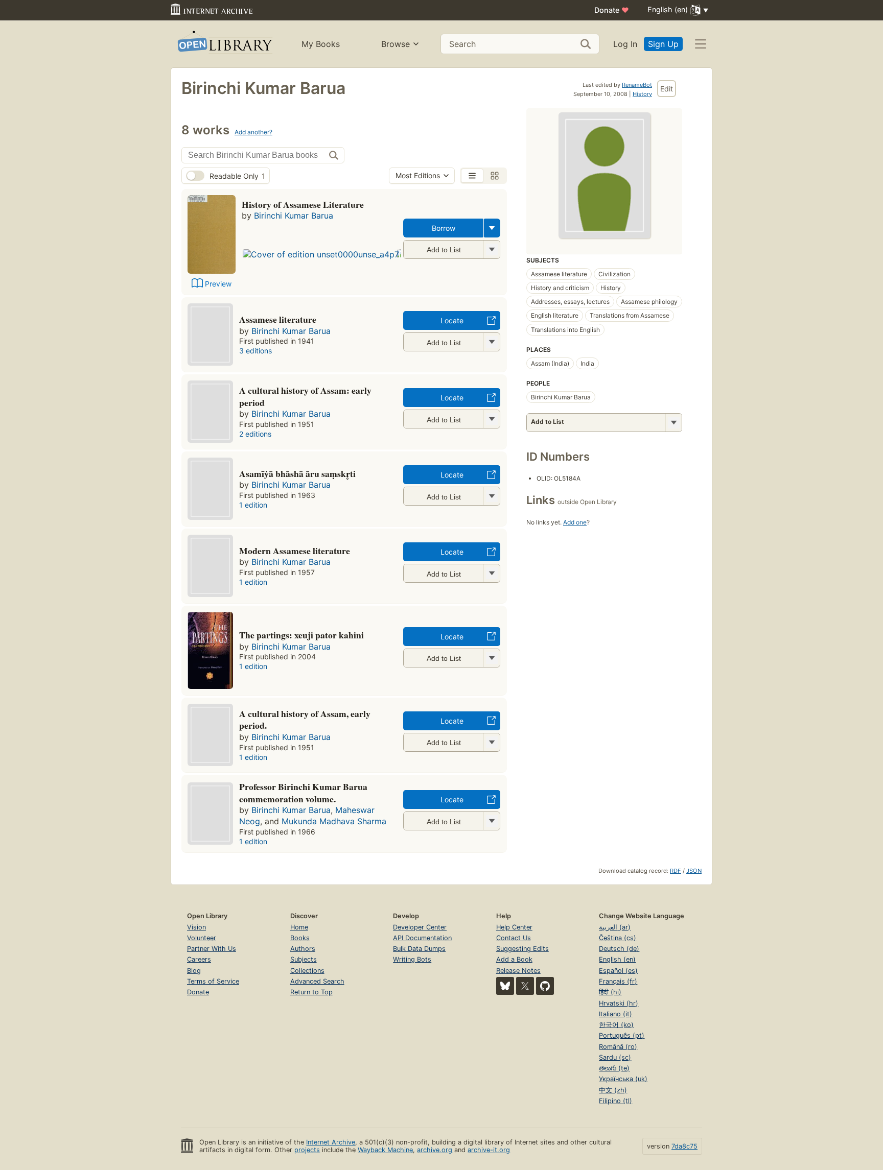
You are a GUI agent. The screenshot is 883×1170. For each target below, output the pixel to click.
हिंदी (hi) (610, 992)
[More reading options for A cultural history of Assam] (491, 419)
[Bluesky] (505, 986)
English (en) (617, 959)
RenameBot (637, 84)
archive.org (434, 1150)
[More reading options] (492, 228)
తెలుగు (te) (614, 1068)
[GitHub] (545, 986)
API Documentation (422, 938)
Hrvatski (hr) (618, 1003)
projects (307, 1150)
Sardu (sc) (615, 1057)
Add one (575, 522)
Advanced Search (317, 981)
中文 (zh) (613, 1090)
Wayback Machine (385, 1150)
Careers (199, 959)
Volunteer (201, 938)
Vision (196, 927)
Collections (307, 970)
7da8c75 (684, 1146)
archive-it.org (489, 1150)
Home (299, 927)
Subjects (303, 959)
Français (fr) (618, 981)
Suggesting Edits (522, 948)
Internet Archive (330, 1142)
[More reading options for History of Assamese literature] (491, 249)
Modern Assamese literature (294, 550)
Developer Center (420, 927)
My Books (320, 44)
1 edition (253, 504)
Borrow (443, 228)
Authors (302, 948)
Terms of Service (213, 981)
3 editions (255, 350)
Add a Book (514, 959)
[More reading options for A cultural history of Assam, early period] (491, 742)
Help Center (514, 927)
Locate (451, 320)
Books (300, 938)
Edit (666, 88)
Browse (395, 44)
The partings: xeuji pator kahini (301, 634)
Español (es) (618, 970)
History (642, 94)
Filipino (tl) (615, 1101)
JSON (694, 870)
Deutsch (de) (619, 948)
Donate (611, 10)
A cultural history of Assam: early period (305, 396)
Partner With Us (211, 948)
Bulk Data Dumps (419, 948)
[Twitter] (525, 986)
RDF (675, 870)
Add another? (253, 132)
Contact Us (513, 938)
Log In (625, 44)
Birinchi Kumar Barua (293, 215)
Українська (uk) (623, 1079)
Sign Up (663, 44)
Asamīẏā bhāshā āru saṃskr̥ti (297, 473)
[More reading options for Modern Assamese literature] (491, 573)
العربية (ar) (615, 927)
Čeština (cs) (617, 938)
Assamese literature (277, 319)
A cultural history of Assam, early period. (304, 719)
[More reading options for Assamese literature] (491, 341)
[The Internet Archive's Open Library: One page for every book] (224, 44)
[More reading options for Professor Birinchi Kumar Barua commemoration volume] (491, 820)
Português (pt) (621, 1035)
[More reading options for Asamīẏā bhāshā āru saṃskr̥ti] (491, 496)
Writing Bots (412, 959)
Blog (194, 970)
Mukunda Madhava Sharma (334, 821)
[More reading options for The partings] (491, 658)
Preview (218, 283)
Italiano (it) (615, 1014)
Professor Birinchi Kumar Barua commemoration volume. (303, 792)
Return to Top (311, 992)
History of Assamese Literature (303, 204)
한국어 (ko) (616, 1025)
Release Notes (518, 970)
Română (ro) (618, 1046)
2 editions (255, 433)
